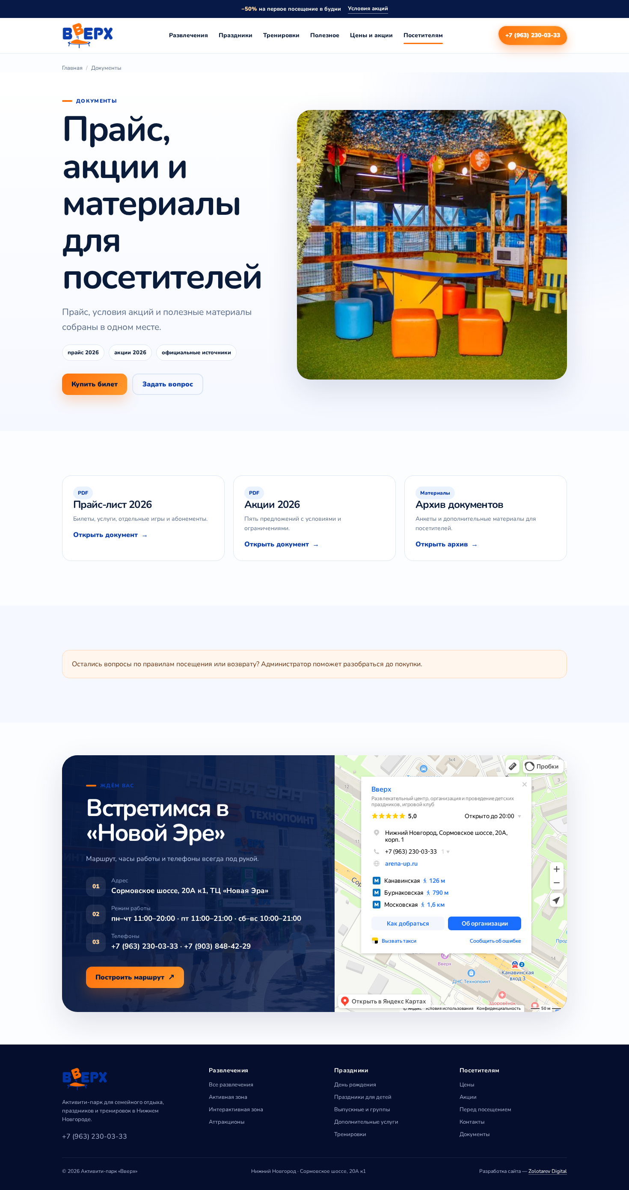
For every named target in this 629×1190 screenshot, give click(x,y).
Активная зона (228, 1097)
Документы (475, 1134)
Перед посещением (485, 1109)
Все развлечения (231, 1085)
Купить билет (94, 384)
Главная (72, 68)
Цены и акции (371, 35)
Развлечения (188, 35)
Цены (467, 1085)
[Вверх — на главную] (87, 35)
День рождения (355, 1085)
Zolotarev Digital (547, 1171)
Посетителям (423, 35)
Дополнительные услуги (366, 1122)
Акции (468, 1097)
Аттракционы (226, 1122)
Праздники (235, 35)
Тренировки (281, 35)
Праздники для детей (363, 1097)
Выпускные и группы (362, 1109)
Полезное (324, 35)
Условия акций (368, 8)
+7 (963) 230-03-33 (532, 35)
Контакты (472, 1122)
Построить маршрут (129, 977)
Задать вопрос (167, 384)
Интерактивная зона (236, 1109)
